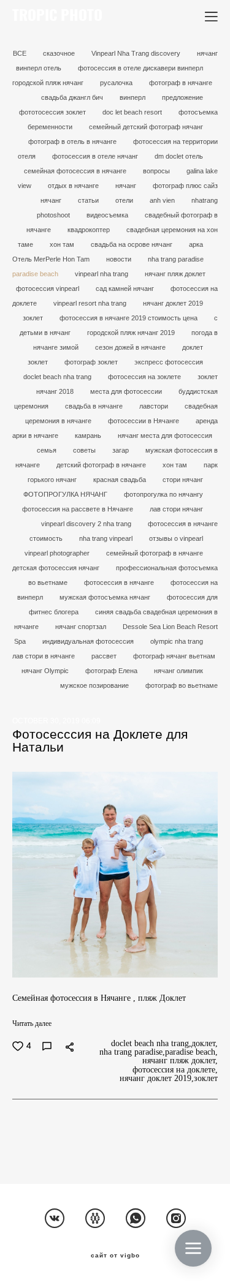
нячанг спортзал (81, 626)
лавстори (154, 406)
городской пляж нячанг (48, 82)
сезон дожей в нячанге (131, 347)
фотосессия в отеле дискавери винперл (140, 68)
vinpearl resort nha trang (90, 303)
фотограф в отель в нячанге (73, 141)
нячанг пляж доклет (175, 273)
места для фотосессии (127, 391)
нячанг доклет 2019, (157, 1078)
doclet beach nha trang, (151, 1043)
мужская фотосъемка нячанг (105, 597)
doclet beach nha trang (58, 376)
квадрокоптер (89, 229)
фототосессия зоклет (53, 112)
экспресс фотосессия (168, 362)
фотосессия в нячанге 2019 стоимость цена (129, 318)
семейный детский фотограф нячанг (146, 126)
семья (47, 450)
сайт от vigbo (115, 1256)
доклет (192, 347)
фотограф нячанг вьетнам (174, 656)
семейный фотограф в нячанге (154, 553)
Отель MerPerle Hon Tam (51, 259)
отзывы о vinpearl (176, 538)
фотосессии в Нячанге (144, 420)
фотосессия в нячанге (120, 582)
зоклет (34, 318)
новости (119, 259)
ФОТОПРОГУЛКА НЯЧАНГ (66, 494)
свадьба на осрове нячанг (132, 244)
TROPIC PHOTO (57, 16)
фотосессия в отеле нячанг (96, 156)
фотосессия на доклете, (175, 1070)
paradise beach (36, 273)
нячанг (126, 185)
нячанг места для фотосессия (165, 435)
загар (121, 450)
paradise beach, (191, 1052)
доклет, (204, 1043)
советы (85, 450)
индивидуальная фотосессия (89, 641)
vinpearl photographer (58, 553)
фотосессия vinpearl (48, 288)
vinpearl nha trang (102, 273)
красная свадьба (120, 479)
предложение (182, 97)
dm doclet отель (179, 156)
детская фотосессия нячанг (56, 567)
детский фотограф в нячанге (102, 465)
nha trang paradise (176, 259)
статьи (89, 200)
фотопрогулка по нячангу (163, 494)
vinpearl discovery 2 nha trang (87, 523)
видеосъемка (108, 215)
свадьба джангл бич (73, 97)
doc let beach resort (133, 112)
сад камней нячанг (126, 288)
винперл (133, 97)
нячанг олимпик (178, 670)
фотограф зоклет (92, 362)
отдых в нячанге (74, 185)
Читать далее (32, 1023)
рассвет (104, 656)
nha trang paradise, (132, 1052)
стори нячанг (183, 479)
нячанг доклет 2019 (173, 303)
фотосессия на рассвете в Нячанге (78, 509)
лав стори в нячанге (44, 656)
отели (125, 200)
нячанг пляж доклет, (180, 1061)
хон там (63, 244)
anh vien (163, 200)
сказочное (60, 53)
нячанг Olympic (46, 670)
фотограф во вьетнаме (181, 685)
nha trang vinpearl (106, 538)
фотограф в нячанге (180, 82)
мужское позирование (95, 685)
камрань (89, 435)
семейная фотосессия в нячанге (76, 171)
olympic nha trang (176, 641)
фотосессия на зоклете (145, 376)
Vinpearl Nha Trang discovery (136, 53)
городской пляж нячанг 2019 (132, 332)
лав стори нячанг (176, 509)
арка (196, 244)
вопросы (157, 171)
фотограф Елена (112, 670)
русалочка (117, 82)
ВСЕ (20, 53)
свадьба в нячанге (95, 406)
